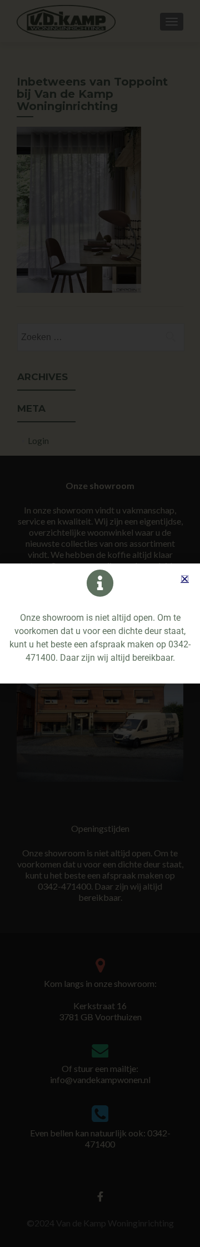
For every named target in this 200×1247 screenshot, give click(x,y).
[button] (185, 579)
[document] (100, 623)
